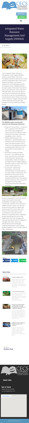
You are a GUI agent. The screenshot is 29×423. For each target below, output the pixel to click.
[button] (21, 21)
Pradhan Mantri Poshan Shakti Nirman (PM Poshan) (18, 324)
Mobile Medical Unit (17, 277)
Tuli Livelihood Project (18, 291)
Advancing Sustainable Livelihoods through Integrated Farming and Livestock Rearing (18, 306)
